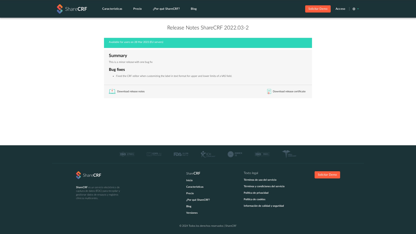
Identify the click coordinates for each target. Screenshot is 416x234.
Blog (194, 8)
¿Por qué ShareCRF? (166, 8)
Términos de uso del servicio (260, 180)
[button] (356, 9)
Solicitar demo (327, 174)
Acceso (340, 8)
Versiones (192, 213)
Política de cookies (254, 199)
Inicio (189, 180)
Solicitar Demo (317, 8)
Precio (137, 8)
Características (112, 8)
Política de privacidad (256, 193)
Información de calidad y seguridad (264, 206)
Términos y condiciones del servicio (264, 186)
